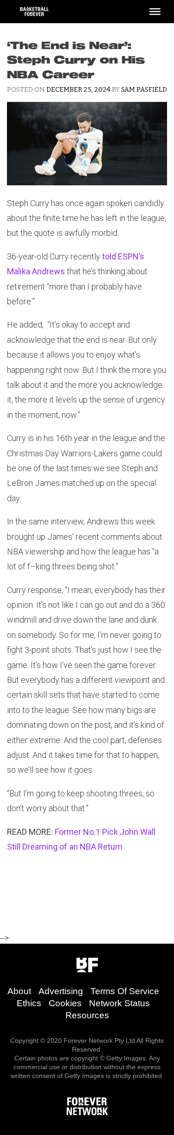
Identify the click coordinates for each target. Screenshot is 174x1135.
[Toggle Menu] (155, 11)
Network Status (119, 1003)
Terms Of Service (124, 991)
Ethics (29, 1003)
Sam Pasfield (144, 90)
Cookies (65, 1003)
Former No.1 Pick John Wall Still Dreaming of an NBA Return (81, 839)
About (19, 991)
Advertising (61, 991)
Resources (87, 1015)
